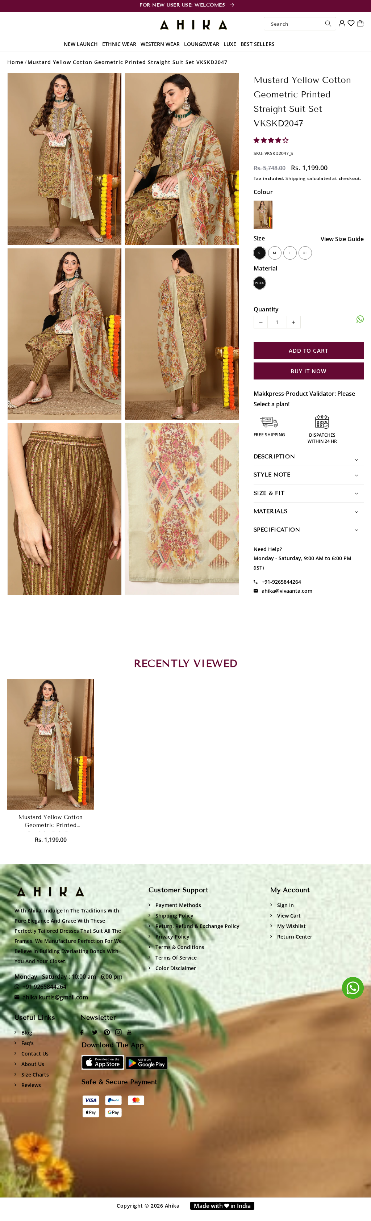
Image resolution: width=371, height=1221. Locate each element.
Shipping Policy (173, 915)
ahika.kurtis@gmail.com (55, 997)
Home (15, 62)
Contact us (34, 1053)
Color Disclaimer (175, 968)
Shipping (295, 178)
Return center (294, 936)
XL (305, 252)
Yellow (263, 214)
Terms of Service (175, 957)
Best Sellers (258, 44)
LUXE (230, 44)
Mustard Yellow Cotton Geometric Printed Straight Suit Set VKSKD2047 (128, 62)
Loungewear (201, 44)
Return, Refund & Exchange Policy (196, 926)
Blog (26, 1032)
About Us (32, 1064)
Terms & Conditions (179, 947)
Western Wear (160, 44)
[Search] (328, 23)
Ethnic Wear (119, 44)
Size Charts (34, 1074)
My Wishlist (291, 926)
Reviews (30, 1085)
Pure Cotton (260, 284)
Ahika (172, 1205)
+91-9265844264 (281, 581)
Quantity (266, 309)
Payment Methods (177, 905)
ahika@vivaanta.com (287, 590)
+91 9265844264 (44, 987)
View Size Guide (342, 239)
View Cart (288, 915)
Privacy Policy (171, 936)
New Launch (81, 44)
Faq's (27, 1043)
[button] (272, 140)
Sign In (285, 905)
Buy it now (308, 371)
